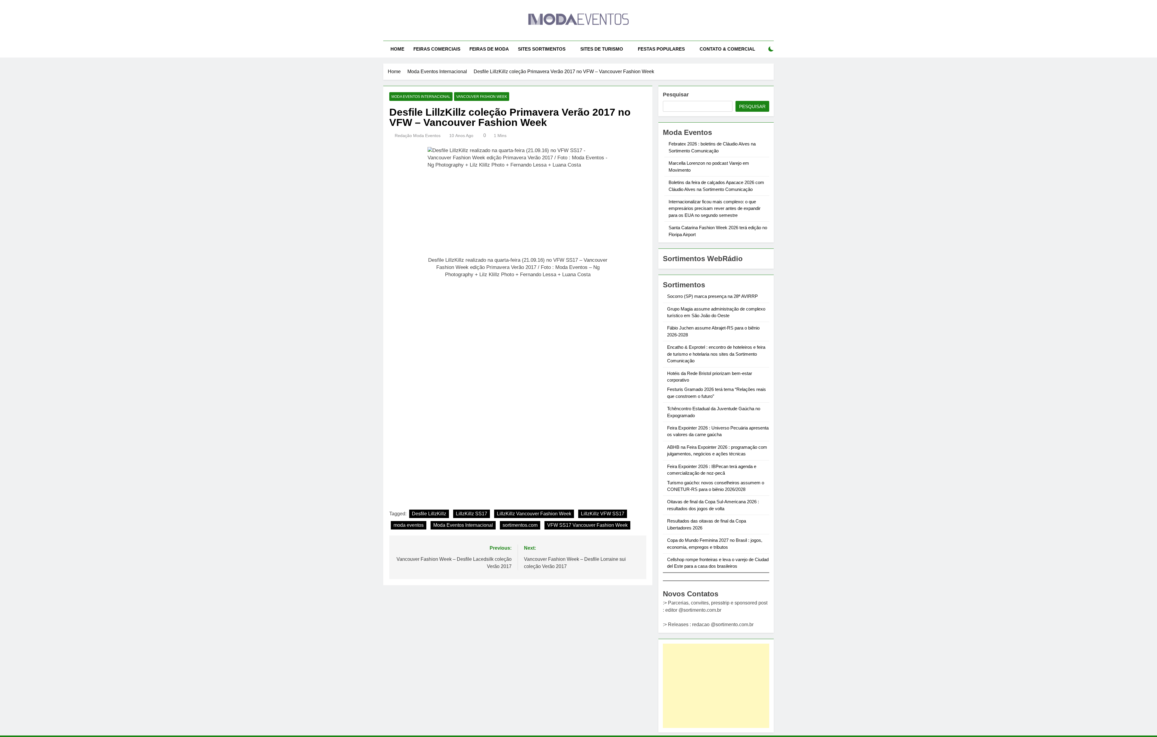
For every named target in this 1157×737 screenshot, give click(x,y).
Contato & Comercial (727, 49)
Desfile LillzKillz (429, 513)
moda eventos (409, 525)
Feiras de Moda (489, 49)
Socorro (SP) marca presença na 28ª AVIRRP (712, 296)
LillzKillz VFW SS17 (602, 513)
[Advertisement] (716, 686)
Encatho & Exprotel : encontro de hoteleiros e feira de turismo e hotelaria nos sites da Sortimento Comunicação (716, 354)
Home (397, 49)
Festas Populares (661, 49)
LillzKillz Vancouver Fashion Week (534, 513)
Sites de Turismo (601, 49)
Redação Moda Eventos (418, 135)
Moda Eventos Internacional (420, 97)
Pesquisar (676, 95)
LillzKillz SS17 (471, 513)
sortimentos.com (520, 525)
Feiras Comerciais (436, 49)
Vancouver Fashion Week (481, 97)
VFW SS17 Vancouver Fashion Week (587, 525)
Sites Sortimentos (542, 49)
